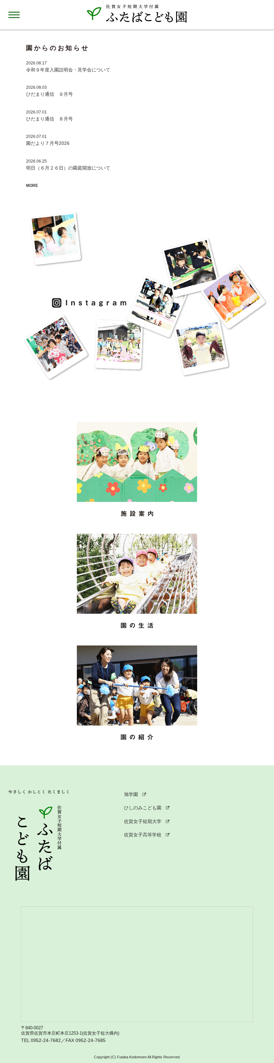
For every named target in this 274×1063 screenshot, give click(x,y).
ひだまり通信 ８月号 (49, 118)
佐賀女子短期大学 (142, 821)
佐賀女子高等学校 (142, 834)
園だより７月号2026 (48, 143)
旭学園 (131, 794)
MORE (32, 185)
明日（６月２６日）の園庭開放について (68, 168)
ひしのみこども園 (142, 807)
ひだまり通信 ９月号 (49, 94)
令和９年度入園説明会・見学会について (68, 69)
